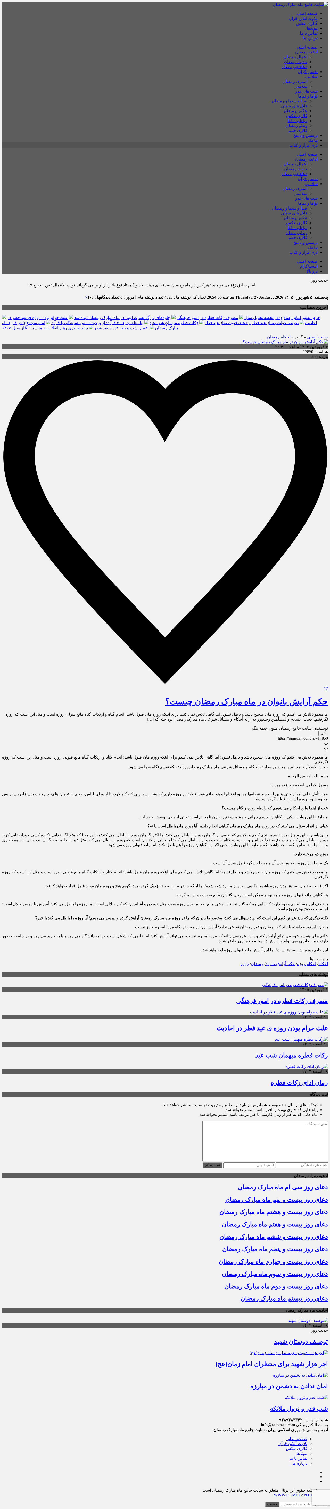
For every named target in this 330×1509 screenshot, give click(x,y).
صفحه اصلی (307, 13)
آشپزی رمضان (295, 81)
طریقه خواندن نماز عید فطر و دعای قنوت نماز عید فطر (251, 323)
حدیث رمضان (295, 62)
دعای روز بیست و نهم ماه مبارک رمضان (276, 1199)
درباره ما (310, 38)
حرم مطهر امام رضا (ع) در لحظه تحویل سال (282, 317)
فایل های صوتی (294, 106)
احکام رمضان (278, 337)
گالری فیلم (297, 130)
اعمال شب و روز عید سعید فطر (121, 328)
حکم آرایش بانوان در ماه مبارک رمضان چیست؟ (246, 701)
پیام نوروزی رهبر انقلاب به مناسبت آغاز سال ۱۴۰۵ (45, 328)
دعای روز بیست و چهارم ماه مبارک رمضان (273, 1261)
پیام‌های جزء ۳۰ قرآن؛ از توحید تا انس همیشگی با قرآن (97, 323)
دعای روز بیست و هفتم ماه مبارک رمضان (275, 1224)
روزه (245, 964)
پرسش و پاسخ (305, 135)
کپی (323, 733)
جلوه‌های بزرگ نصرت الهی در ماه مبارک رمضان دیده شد (122, 317)
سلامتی (311, 76)
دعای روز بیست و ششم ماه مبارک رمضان (273, 1236)
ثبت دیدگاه (212, 1165)
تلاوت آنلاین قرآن (303, 18)
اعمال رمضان (295, 57)
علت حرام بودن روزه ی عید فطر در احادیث (272, 1028)
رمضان (257, 964)
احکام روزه (306, 964)
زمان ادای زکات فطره (299, 1082)
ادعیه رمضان (306, 52)
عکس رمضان (295, 111)
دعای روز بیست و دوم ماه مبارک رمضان (276, 1286)
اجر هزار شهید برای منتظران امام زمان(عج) (272, 1364)
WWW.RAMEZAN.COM (296, 1495)
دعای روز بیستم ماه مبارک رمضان (284, 1298)
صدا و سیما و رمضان (289, 101)
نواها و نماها (308, 96)
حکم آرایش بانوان (280, 964)
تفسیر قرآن (308, 71)
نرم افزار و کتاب (304, 145)
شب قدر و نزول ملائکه (299, 1408)
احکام (323, 964)
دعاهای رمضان (294, 67)
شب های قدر (306, 91)
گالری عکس (307, 23)
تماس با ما (309, 33)
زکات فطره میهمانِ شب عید (174, 323)
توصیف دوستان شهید (301, 1341)
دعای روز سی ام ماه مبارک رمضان (283, 1187)
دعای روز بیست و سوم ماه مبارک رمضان (275, 1274)
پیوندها (312, 28)
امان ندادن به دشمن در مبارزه (289, 1386)
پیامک (313, 140)
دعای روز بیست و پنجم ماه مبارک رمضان (275, 1249)
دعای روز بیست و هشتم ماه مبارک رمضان (273, 1212)
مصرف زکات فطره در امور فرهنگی (207, 317)
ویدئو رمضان (296, 125)
